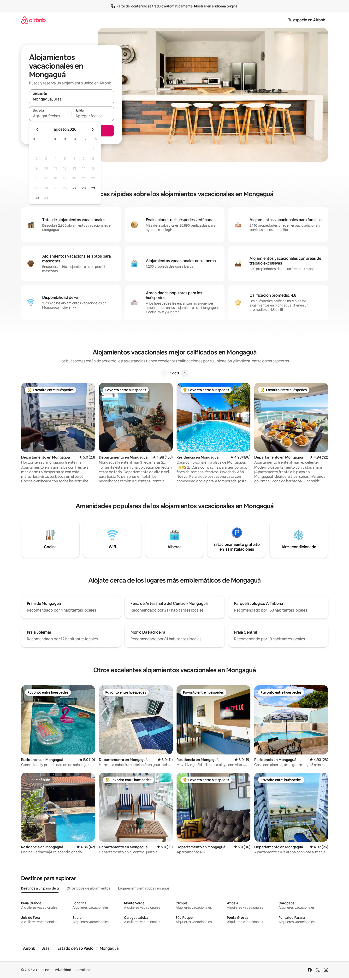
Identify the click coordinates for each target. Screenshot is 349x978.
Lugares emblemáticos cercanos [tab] (144, 888)
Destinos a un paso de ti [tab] (40, 888)
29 (93, 188)
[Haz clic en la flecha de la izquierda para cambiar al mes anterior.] (37, 129)
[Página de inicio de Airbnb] (33, 20)
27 (74, 188)
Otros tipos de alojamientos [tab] (88, 888)
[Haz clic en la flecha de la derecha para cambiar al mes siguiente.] (92, 129)
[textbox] (50, 116)
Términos (83, 970)
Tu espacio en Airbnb (306, 20)
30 (37, 198)
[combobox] (71, 99)
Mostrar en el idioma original (216, 6)
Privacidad (63, 970)
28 (84, 188)
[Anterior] (164, 373)
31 (46, 198)
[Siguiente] (185, 373)
